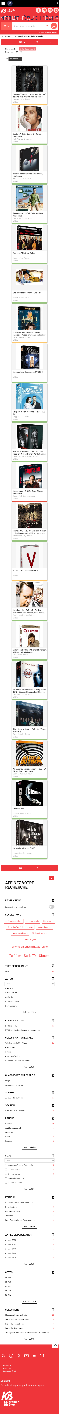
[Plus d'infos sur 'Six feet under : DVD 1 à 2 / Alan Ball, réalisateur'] (29, 164)
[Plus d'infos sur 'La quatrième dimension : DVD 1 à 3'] (29, 358)
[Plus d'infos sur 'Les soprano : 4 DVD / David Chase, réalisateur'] (29, 481)
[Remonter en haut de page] (55, 1345)
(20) (29, 1301)
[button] (57, 3)
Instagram (7, 1368)
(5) (29, 1226)
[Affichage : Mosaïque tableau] (22, 42)
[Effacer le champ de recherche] (47, 26)
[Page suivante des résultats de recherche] (51, 42)
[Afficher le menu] (3, 3)
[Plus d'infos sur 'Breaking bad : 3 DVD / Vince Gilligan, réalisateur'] (29, 203)
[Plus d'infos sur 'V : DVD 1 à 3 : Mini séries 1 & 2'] (29, 559)
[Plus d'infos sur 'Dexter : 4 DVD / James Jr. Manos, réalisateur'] (29, 123)
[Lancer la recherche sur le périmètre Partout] (54, 26)
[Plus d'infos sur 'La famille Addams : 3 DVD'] (29, 843)
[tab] (4, 1355)
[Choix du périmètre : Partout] (6, 26)
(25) (28, 1012)
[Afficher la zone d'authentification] (11, 3)
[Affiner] (37, 42)
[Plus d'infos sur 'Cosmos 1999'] (29, 799)
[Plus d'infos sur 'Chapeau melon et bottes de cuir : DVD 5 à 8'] (29, 400)
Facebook (7, 1365)
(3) (29, 1189)
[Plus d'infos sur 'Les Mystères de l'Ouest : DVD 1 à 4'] (29, 277)
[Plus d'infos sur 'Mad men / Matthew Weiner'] (29, 247)
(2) (29, 1067)
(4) (29, 1147)
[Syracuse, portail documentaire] (29, 18)
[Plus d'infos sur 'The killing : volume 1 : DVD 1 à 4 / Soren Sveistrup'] (29, 725)
